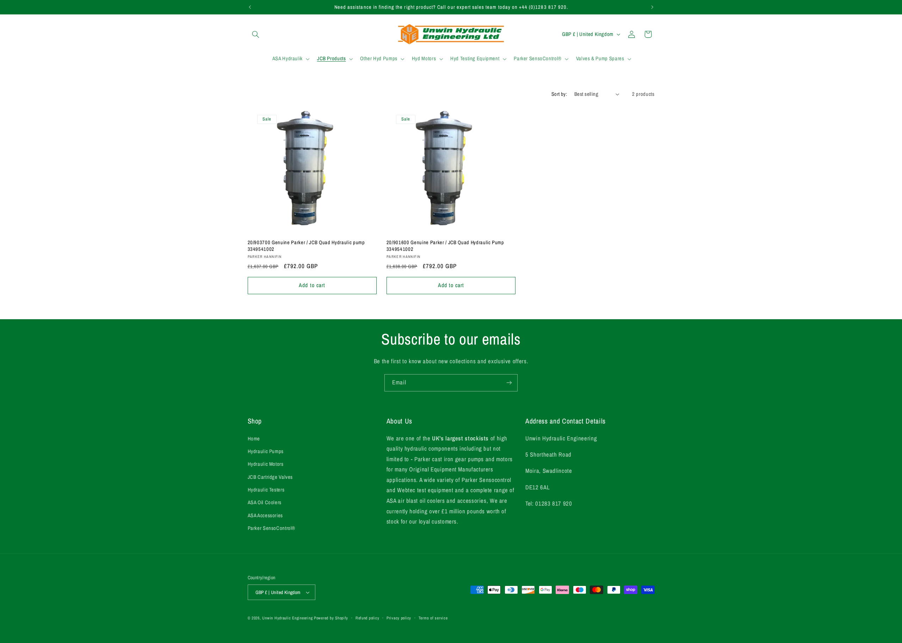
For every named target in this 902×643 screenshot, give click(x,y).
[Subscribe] (509, 382)
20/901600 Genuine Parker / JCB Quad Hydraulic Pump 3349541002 (445, 245)
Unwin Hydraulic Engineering (287, 618)
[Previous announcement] (250, 7)
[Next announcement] (652, 7)
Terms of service (433, 618)
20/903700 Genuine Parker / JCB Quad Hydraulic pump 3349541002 (306, 245)
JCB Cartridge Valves (270, 477)
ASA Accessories (265, 515)
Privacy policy (399, 618)
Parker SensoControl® (272, 528)
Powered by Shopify (331, 618)
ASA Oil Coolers (265, 502)
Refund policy (367, 618)
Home (254, 438)
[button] (256, 34)
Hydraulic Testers (266, 489)
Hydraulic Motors (266, 464)
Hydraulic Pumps (266, 451)
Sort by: (559, 94)
